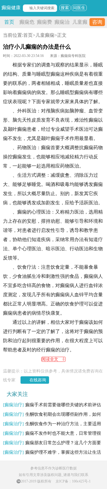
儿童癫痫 (44, 35)
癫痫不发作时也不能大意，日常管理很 (52, 433)
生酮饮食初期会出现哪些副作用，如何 (52, 414)
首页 (9, 22)
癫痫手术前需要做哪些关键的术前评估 (52, 404)
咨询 (97, 22)
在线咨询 (37, 380)
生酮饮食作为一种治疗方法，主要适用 (52, 423)
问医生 (79, 8)
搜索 (65, 8)
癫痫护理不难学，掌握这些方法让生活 (52, 452)
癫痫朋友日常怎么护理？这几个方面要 (52, 442)
